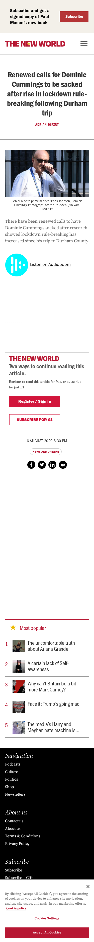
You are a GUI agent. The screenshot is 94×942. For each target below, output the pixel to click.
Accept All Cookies (47, 932)
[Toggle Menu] (84, 44)
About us (12, 828)
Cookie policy (16, 908)
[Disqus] (47, 539)
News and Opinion (46, 451)
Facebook (31, 465)
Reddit (63, 465)
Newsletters (15, 794)
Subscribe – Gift (19, 877)
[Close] (87, 886)
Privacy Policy (17, 843)
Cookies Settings (47, 918)
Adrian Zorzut (47, 124)
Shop (9, 786)
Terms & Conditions (22, 836)
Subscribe (74, 16)
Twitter (42, 465)
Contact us (14, 820)
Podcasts (12, 764)
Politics (11, 779)
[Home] (35, 44)
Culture (11, 771)
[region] (47, 910)
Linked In (52, 465)
